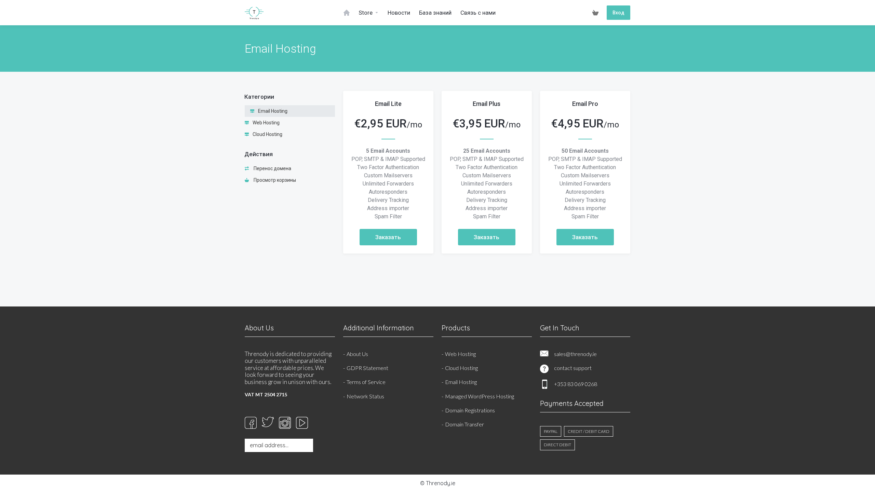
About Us (357, 354)
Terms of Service (366, 382)
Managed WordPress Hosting (479, 396)
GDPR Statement (367, 368)
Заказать (388, 237)
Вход (618, 12)
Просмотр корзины (274, 180)
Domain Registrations (470, 410)
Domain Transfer (464, 424)
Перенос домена (271, 168)
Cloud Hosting (267, 134)
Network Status (365, 396)
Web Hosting (266, 122)
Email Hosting (272, 111)
